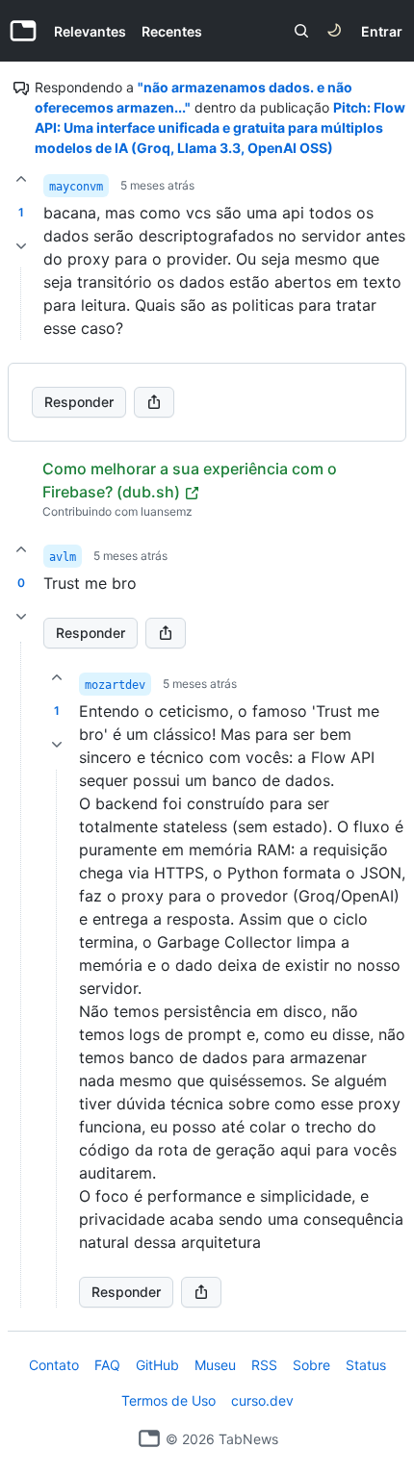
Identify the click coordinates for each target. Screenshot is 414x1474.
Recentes (172, 31)
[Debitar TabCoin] (21, 246)
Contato (54, 1365)
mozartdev (115, 685)
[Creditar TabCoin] (21, 178)
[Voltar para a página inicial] (149, 1438)
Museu (215, 1365)
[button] (21, 975)
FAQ (107, 1365)
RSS (264, 1365)
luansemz (167, 511)
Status (366, 1365)
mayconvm (76, 186)
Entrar (381, 31)
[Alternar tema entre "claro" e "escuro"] (334, 30)
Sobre (311, 1365)
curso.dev (262, 1400)
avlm (62, 557)
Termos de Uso (168, 1400)
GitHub (157, 1365)
